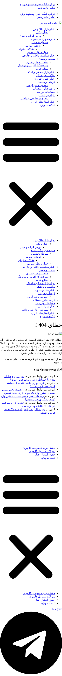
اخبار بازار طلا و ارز (44, 29)
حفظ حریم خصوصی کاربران (39, 447)
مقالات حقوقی (26, 48)
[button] (31, 172)
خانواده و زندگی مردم (43, 39)
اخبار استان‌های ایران (43, 101)
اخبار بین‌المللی (46, 95)
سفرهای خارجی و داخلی (34, 98)
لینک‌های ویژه (47, 105)
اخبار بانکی (42, 32)
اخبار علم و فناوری (44, 78)
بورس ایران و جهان (30, 35)
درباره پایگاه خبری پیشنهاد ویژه (37, 4)
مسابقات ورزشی (45, 91)
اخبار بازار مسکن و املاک (41, 72)
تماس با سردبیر (46, 7)
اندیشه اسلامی (33, 45)
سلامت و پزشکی (45, 75)
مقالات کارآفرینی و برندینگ (33, 65)
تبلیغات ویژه (48, 457)
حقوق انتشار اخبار (45, 454)
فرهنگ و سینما (46, 81)
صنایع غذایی (41, 68)
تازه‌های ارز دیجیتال (44, 88)
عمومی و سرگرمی (37, 85)
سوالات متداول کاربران (42, 451)
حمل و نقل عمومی (37, 52)
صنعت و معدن (47, 58)
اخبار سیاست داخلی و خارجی (38, 55)
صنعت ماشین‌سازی (37, 62)
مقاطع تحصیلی (39, 42)
